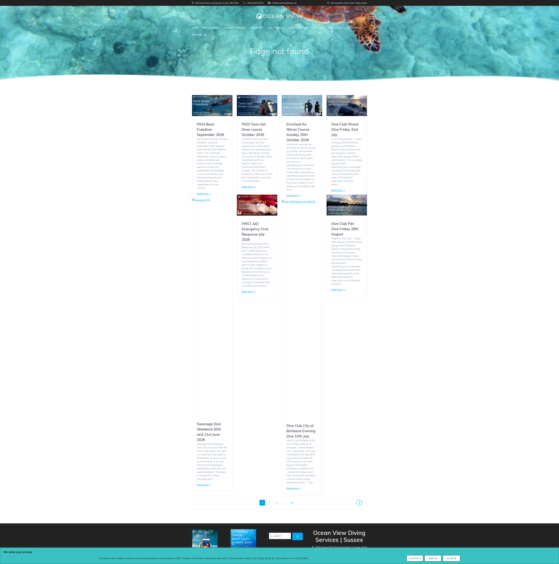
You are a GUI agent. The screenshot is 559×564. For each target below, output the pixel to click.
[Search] (297, 536)
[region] (279, 556)
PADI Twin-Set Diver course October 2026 (254, 129)
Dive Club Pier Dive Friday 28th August (345, 228)
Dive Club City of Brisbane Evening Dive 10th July (300, 431)
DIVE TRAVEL (275, 27)
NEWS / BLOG (335, 27)
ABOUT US (255, 27)
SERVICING (318, 27)
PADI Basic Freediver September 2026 (210, 129)
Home (195, 27)
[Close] (556, 550)
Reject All (433, 558)
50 (292, 502)
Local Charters (298, 27)
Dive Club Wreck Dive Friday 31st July (345, 129)
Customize (414, 558)
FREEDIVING (353, 27)
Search (272, 530)
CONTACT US (199, 34)
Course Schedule (235, 27)
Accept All (451, 558)
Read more (203, 193)
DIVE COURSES (210, 27)
